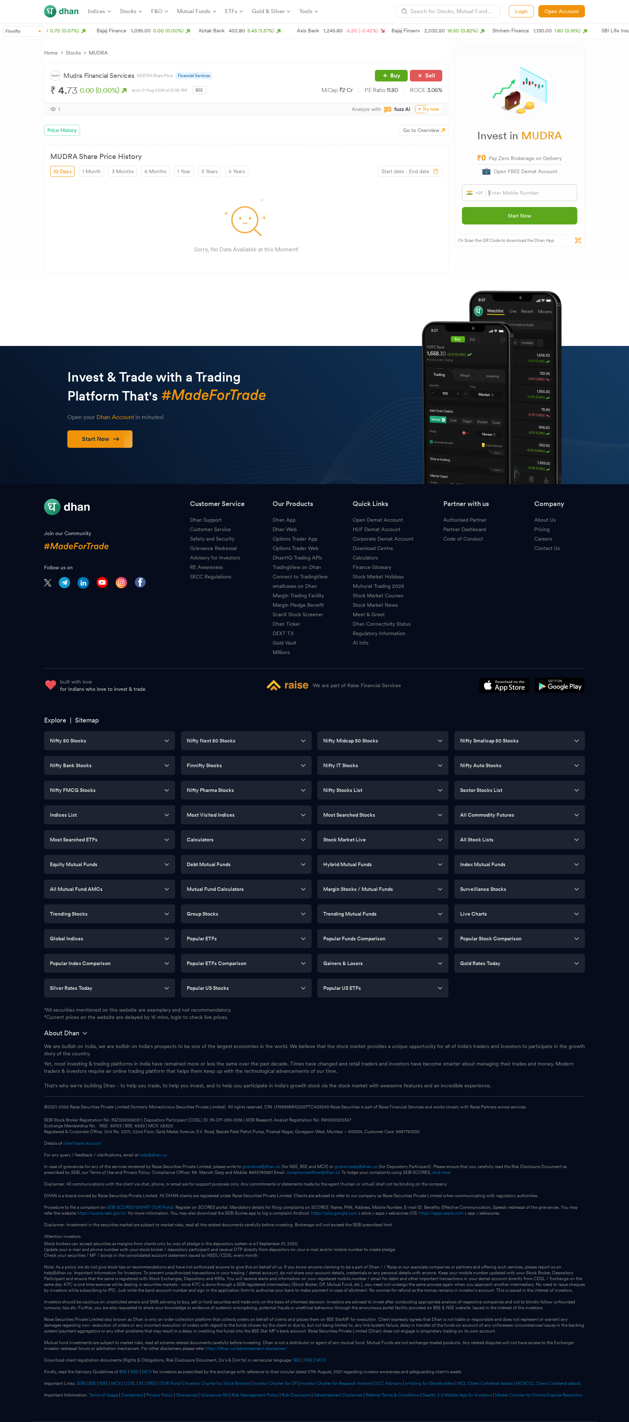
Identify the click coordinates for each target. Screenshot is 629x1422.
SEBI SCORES (120, 1207)
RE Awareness (206, 567)
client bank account (82, 1143)
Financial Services (194, 75)
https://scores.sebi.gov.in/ (102, 1213)
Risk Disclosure (296, 1395)
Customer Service (210, 529)
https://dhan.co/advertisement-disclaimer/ (246, 1348)
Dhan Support (206, 520)
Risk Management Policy (255, 1395)
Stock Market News (375, 605)
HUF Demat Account (376, 529)
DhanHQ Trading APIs (297, 558)
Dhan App (284, 520)
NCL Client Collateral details (485, 1383)
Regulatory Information (379, 633)
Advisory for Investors (215, 558)
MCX (321, 1360)
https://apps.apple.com (441, 1213)
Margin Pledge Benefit (298, 605)
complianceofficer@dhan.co (313, 1172)
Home (51, 53)
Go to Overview (421, 130)
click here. (441, 1172)
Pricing (542, 529)
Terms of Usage (103, 1395)
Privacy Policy (159, 1395)
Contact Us (547, 548)
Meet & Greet (369, 614)
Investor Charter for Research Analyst (335, 1383)
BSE (296, 1360)
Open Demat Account (378, 520)
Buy (395, 75)
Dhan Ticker (286, 624)
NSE (308, 1360)
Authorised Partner (465, 520)
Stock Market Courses (378, 595)
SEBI (80, 1383)
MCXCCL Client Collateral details (548, 1383)
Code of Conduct (463, 539)
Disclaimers (132, 1395)
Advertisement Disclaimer (338, 1395)
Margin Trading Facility (298, 595)
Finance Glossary (372, 567)
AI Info (360, 643)
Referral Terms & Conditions (392, 1395)
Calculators (365, 558)
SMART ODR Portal (154, 1207)
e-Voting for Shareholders (429, 1383)
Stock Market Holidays (378, 576)
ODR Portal (170, 1383)
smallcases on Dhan (295, 586)
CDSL (130, 1383)
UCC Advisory (388, 1383)
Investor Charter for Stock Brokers (217, 1383)
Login (521, 11)
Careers (543, 539)
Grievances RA (214, 1395)
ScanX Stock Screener (298, 614)
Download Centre (373, 548)
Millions (281, 652)
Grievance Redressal (213, 548)
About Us (545, 520)
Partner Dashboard (464, 529)
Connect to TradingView (300, 576)
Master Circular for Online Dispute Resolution (539, 1395)
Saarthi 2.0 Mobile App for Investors (457, 1395)
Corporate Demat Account (383, 539)
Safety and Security (212, 539)
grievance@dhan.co (261, 1166)
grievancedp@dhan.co (356, 1166)
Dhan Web (285, 529)
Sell (430, 75)
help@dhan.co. (153, 1155)
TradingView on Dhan (297, 567)
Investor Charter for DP (275, 1383)
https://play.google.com (334, 1213)
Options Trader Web (296, 548)
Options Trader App (295, 539)
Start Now (519, 216)
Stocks (73, 53)
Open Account (562, 11)
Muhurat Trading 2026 (378, 586)
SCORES (147, 1383)
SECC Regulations (210, 576)
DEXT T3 (283, 633)
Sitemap (87, 720)
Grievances (186, 1395)
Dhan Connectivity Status (382, 624)
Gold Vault (284, 643)
